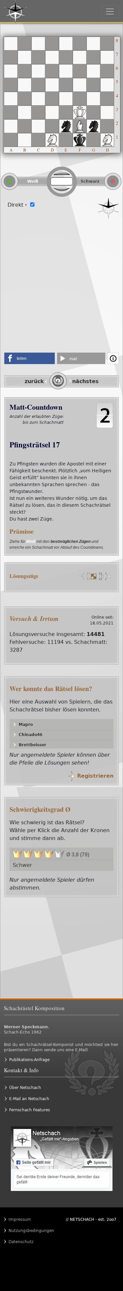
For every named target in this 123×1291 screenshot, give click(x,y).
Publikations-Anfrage (29, 1059)
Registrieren (95, 776)
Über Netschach (25, 1087)
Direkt (17, 205)
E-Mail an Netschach (29, 1098)
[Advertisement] (61, 283)
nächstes (85, 381)
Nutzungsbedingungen (21, 1230)
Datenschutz (21, 1242)
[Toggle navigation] (110, 11)
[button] (29, 358)
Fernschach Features (29, 1110)
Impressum (20, 1219)
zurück (34, 381)
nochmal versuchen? (44, 429)
